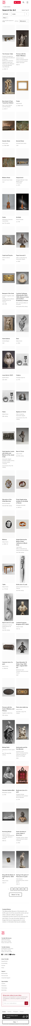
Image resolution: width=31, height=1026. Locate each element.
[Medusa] (8, 524)
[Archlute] (22, 202)
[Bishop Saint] (8, 732)
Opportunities (4, 981)
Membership (4, 973)
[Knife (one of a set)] (22, 569)
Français (22, 1011)
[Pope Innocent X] (22, 240)
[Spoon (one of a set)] (8, 607)
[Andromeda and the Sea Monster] (22, 732)
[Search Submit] (26, 14)
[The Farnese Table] (8, 38)
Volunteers (3, 985)
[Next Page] (26, 889)
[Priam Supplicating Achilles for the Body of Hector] (22, 484)
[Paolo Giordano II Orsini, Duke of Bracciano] (22, 816)
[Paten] (8, 396)
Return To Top (15, 894)
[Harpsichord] (22, 162)
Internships (4, 990)
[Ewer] (22, 323)
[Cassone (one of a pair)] (8, 647)
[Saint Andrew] (8, 323)
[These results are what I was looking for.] (24, 1016)
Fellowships (4, 988)
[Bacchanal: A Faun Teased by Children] (8, 86)
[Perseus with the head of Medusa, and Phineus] (8, 692)
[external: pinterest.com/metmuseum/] (6, 954)
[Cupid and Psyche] (8, 240)
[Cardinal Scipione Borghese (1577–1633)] (22, 607)
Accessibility (4, 963)
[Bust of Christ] (22, 436)
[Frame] (22, 86)
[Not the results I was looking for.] (26, 1016)
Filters (4, 17)
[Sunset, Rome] (8, 125)
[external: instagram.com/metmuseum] (8, 954)
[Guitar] (8, 202)
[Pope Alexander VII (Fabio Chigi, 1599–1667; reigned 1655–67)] (22, 647)
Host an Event (4, 975)
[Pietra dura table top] (22, 692)
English (4, 1011)
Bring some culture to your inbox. (12, 995)
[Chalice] (22, 360)
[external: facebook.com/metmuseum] (2, 954)
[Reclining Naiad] (8, 816)
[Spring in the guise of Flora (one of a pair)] (22, 859)
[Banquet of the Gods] (8, 278)
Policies (3, 965)
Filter (14, 1022)
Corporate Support (5, 977)
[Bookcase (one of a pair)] (22, 775)
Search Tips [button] (24, 10)
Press (2, 967)
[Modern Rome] (8, 162)
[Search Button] (23, 2)
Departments (4, 961)
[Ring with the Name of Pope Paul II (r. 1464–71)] (8, 859)
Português (15, 1011)
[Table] (8, 569)
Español (9, 1011)
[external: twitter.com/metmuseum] (4, 954)
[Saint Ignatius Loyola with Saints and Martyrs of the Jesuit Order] (8, 436)
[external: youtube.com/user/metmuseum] (12, 954)
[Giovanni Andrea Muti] (8, 775)
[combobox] (17, 14)
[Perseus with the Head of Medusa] (22, 38)
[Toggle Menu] (27, 2)
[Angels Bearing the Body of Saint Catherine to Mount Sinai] (22, 524)
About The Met (5, 959)
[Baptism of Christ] (22, 396)
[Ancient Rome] (22, 125)
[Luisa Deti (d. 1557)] (8, 360)
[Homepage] (3, 2)
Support (3, 971)
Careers (3, 983)
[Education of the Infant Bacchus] (8, 484)
